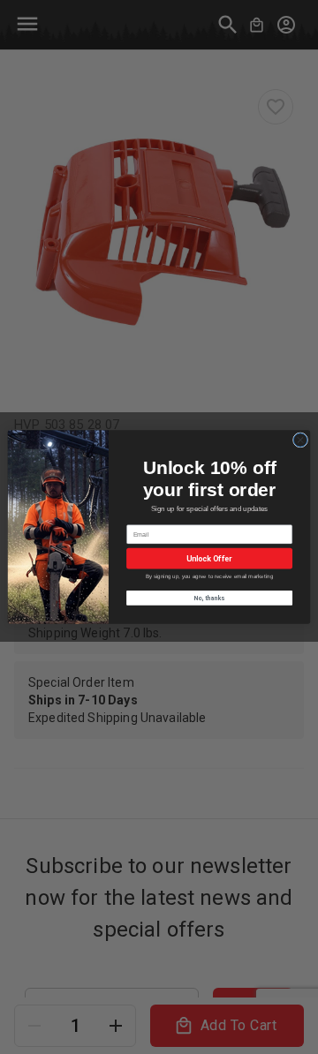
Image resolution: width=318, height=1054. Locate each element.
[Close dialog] (300, 440)
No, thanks (209, 597)
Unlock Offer (208, 558)
